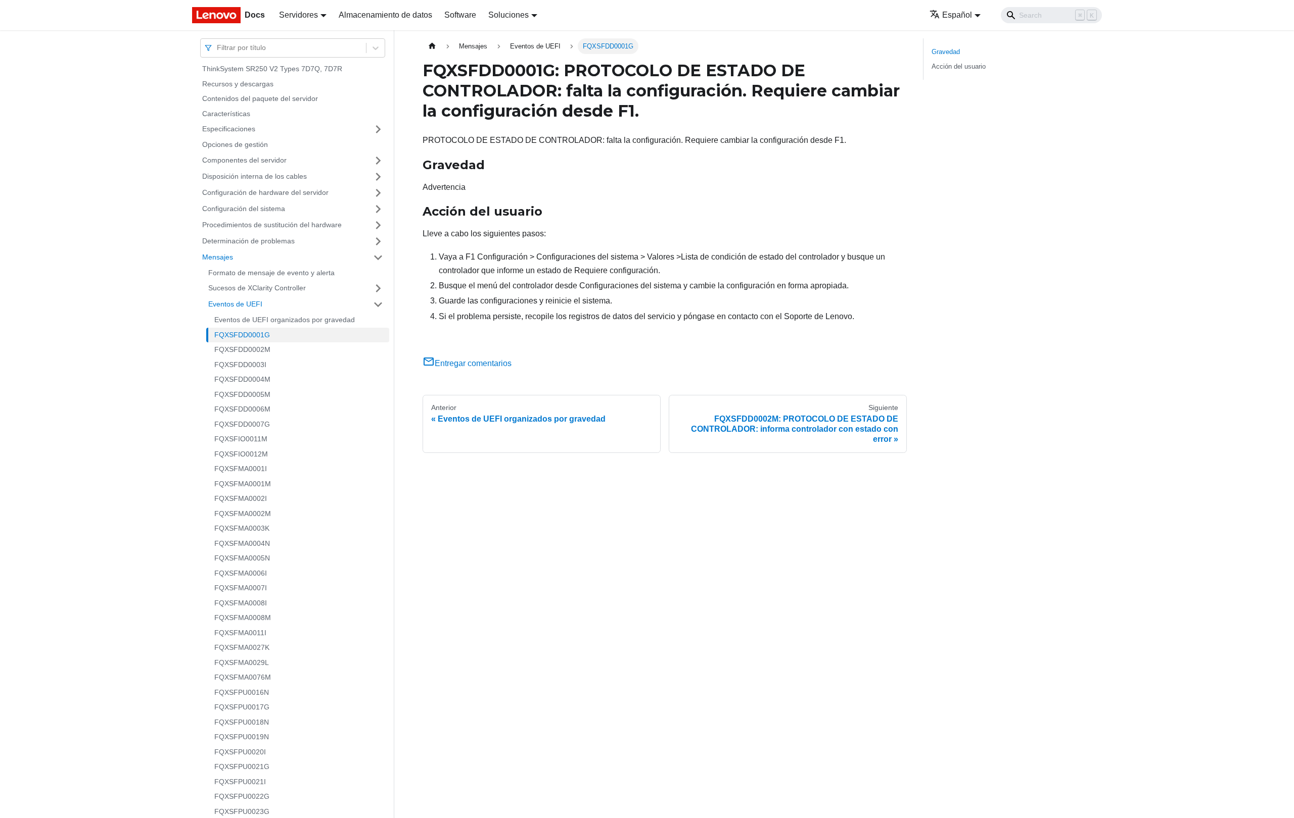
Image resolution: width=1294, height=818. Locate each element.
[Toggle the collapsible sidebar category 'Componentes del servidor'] (378, 160)
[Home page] (432, 46)
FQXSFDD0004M (242, 379)
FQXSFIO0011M (240, 439)
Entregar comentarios (473, 363)
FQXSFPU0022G (241, 796)
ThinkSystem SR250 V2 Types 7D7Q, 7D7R (272, 69)
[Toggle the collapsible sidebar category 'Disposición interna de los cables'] (378, 177)
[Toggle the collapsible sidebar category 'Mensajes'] (378, 257)
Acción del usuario (959, 66)
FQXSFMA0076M (242, 677)
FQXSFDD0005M (242, 394)
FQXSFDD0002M (242, 349)
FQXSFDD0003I (240, 365)
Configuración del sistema (243, 209)
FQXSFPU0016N (241, 692)
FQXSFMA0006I (240, 573)
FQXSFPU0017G (241, 707)
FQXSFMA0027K (241, 647)
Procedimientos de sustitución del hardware (272, 225)
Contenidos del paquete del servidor (260, 98)
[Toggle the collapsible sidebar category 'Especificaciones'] (378, 129)
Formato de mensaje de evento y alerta (271, 273)
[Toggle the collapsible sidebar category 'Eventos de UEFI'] (378, 304)
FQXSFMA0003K (241, 528)
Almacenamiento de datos (385, 15)
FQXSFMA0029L (241, 662)
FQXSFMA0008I (240, 603)
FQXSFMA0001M (242, 484)
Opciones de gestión (235, 144)
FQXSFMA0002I (240, 498)
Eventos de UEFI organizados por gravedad (284, 320)
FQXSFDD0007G (242, 424)
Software (460, 15)
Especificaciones (228, 129)
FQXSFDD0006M (242, 409)
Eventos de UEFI (235, 304)
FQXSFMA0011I (240, 633)
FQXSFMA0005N (242, 558)
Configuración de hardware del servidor (265, 192)
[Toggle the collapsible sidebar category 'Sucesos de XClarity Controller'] (378, 288)
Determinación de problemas (248, 241)
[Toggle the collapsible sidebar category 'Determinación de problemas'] (378, 241)
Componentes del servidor (244, 160)
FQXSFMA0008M (242, 618)
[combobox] (218, 48)
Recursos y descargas (237, 84)
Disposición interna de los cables (254, 176)
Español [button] (957, 15)
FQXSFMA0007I (240, 588)
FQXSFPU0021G (241, 766)
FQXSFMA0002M (242, 513)
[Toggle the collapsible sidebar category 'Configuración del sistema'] (378, 209)
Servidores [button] (298, 15)
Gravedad (946, 52)
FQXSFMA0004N (242, 543)
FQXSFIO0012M (241, 454)
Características (226, 114)
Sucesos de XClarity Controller (257, 288)
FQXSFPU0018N (241, 722)
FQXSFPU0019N (241, 737)
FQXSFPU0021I (240, 782)
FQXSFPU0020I (240, 752)
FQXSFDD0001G (242, 335)
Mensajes (217, 257)
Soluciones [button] (508, 15)
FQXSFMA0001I (240, 469)
